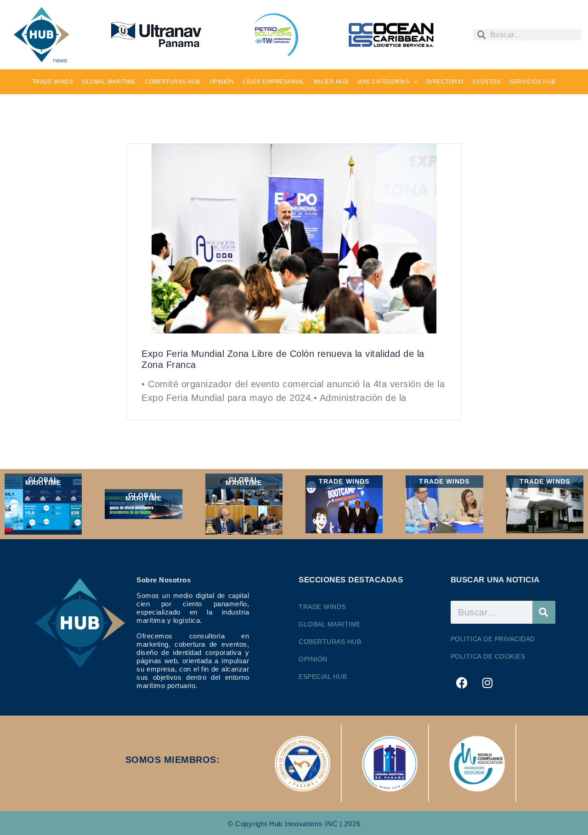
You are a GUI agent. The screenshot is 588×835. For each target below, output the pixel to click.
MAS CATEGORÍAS (383, 82)
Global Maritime (330, 624)
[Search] (543, 612)
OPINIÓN (221, 82)
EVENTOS (487, 82)
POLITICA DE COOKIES (488, 656)
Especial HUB (323, 676)
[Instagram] (487, 682)
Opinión (313, 659)
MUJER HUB (331, 82)
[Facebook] (462, 682)
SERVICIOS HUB (532, 82)
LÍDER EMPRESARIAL (274, 82)
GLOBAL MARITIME (109, 82)
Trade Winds (322, 606)
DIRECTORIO (445, 82)
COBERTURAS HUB (172, 82)
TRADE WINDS (53, 82)
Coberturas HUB (330, 641)
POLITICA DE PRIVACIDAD (493, 639)
